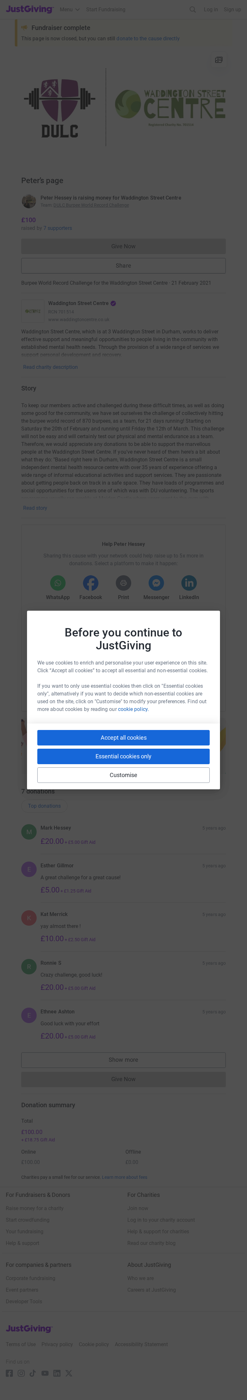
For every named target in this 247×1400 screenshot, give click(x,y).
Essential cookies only (123, 756)
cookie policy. (133, 709)
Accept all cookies (124, 737)
